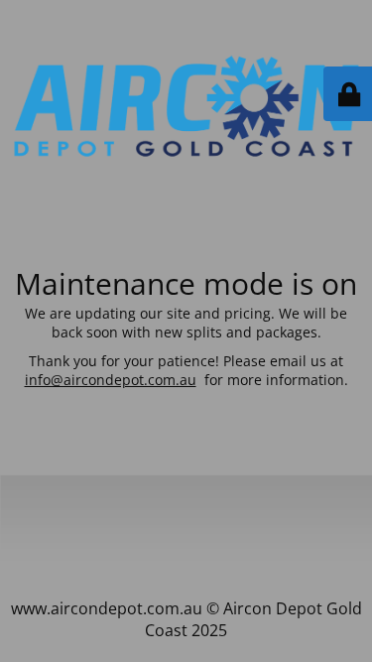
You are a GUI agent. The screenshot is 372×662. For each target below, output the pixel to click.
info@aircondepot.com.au (110, 379)
